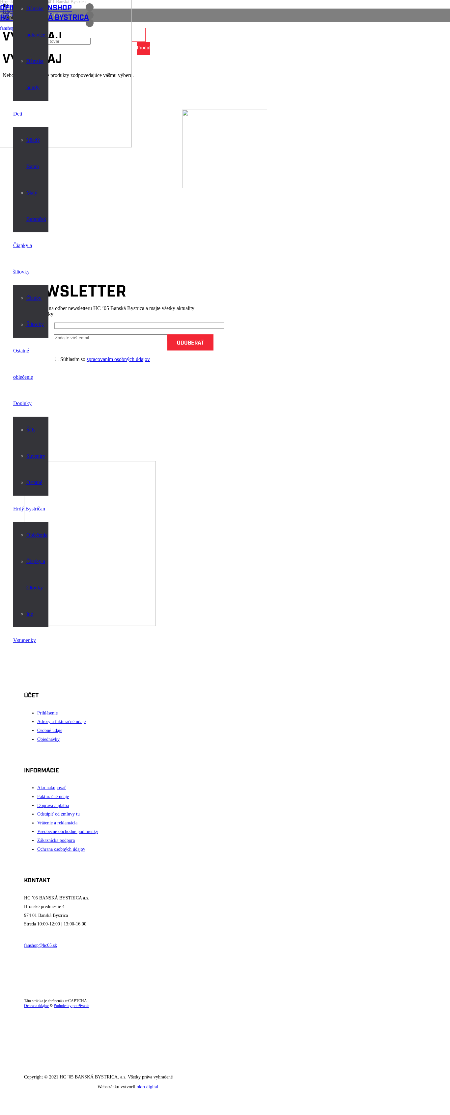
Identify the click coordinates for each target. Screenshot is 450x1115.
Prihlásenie (47, 713)
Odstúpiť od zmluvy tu (58, 814)
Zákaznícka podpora (56, 840)
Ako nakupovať (51, 787)
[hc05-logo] (66, 145)
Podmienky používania (71, 1005)
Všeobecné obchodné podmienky (67, 831)
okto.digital (147, 1086)
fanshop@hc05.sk (40, 945)
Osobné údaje (49, 730)
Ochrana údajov (36, 1005)
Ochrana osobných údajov (61, 849)
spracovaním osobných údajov (118, 359)
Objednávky (48, 739)
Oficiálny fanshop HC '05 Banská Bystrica (44, 12)
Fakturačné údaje (53, 796)
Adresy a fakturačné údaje (61, 721)
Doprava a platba (53, 805)
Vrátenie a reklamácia (57, 822)
